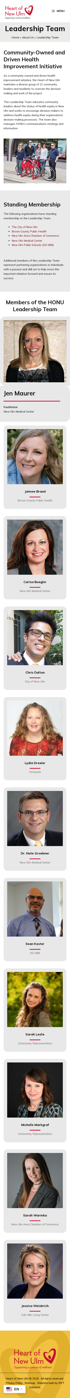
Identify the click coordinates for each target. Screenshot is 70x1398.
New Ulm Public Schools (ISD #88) (33, 245)
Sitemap (30, 1383)
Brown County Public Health (29, 231)
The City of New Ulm (25, 227)
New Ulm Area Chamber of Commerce (35, 235)
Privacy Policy (14, 1383)
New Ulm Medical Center (27, 240)
